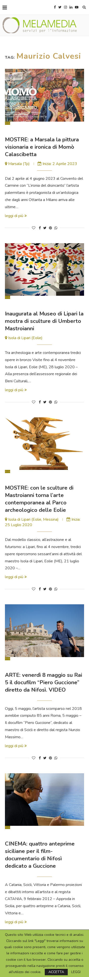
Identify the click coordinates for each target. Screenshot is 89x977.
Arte (7, 123)
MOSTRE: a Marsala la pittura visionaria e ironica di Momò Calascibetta (42, 147)
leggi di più (14, 216)
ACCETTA (56, 972)
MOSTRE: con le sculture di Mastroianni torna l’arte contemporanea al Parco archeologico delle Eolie (39, 499)
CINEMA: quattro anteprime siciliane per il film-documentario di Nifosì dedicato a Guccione (40, 855)
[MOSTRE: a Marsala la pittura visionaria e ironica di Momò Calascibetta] (44, 95)
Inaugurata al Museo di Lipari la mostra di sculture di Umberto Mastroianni (44, 321)
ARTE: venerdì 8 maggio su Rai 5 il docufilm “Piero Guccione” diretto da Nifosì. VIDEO (43, 682)
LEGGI (76, 972)
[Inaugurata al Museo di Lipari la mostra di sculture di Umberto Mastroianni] (44, 269)
